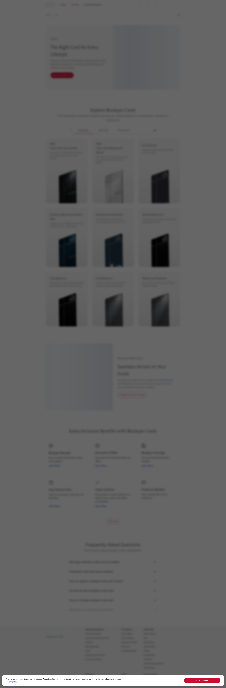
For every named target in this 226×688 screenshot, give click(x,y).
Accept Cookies (202, 680)
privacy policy (11, 682)
